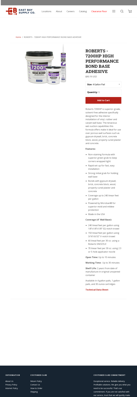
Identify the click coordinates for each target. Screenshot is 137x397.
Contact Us (35, 384)
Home (18, 37)
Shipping (34, 391)
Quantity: (92, 92)
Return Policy (36, 381)
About (59, 11)
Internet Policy (11, 388)
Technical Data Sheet (96, 289)
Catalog (83, 11)
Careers (71, 11)
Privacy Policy (11, 384)
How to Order (36, 388)
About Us (9, 381)
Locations (46, 11)
